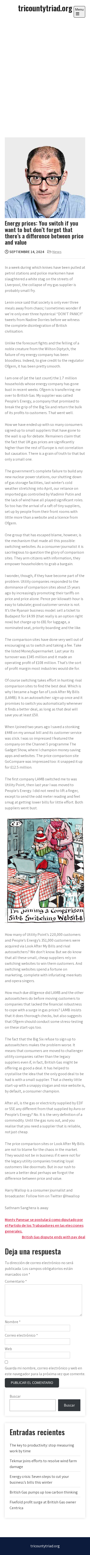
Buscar (15, 1396)
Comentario (16, 1281)
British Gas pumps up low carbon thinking (44, 1492)
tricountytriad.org (45, 7)
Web (8, 1348)
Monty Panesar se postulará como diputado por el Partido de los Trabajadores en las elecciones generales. (44, 1225)
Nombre (13, 1321)
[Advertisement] (45, 73)
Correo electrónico (21, 1335)
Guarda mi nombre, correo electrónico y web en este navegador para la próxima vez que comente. (45, 1371)
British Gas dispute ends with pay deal (53, 1237)
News (56, 251)
